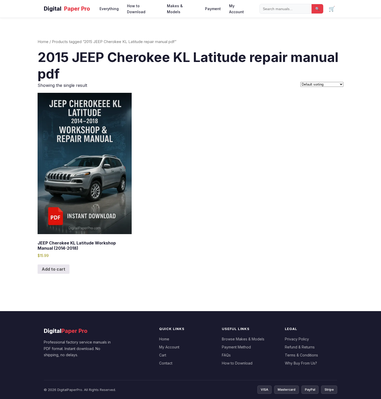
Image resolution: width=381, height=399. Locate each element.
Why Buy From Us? (301, 363)
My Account (236, 9)
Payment (213, 8)
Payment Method (236, 347)
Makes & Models (175, 9)
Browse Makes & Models (243, 339)
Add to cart (53, 269)
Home (43, 41)
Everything (109, 8)
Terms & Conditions (301, 355)
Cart (162, 355)
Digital (67, 8)
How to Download (136, 9)
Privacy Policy (297, 339)
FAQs (226, 355)
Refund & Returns (300, 347)
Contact (165, 363)
